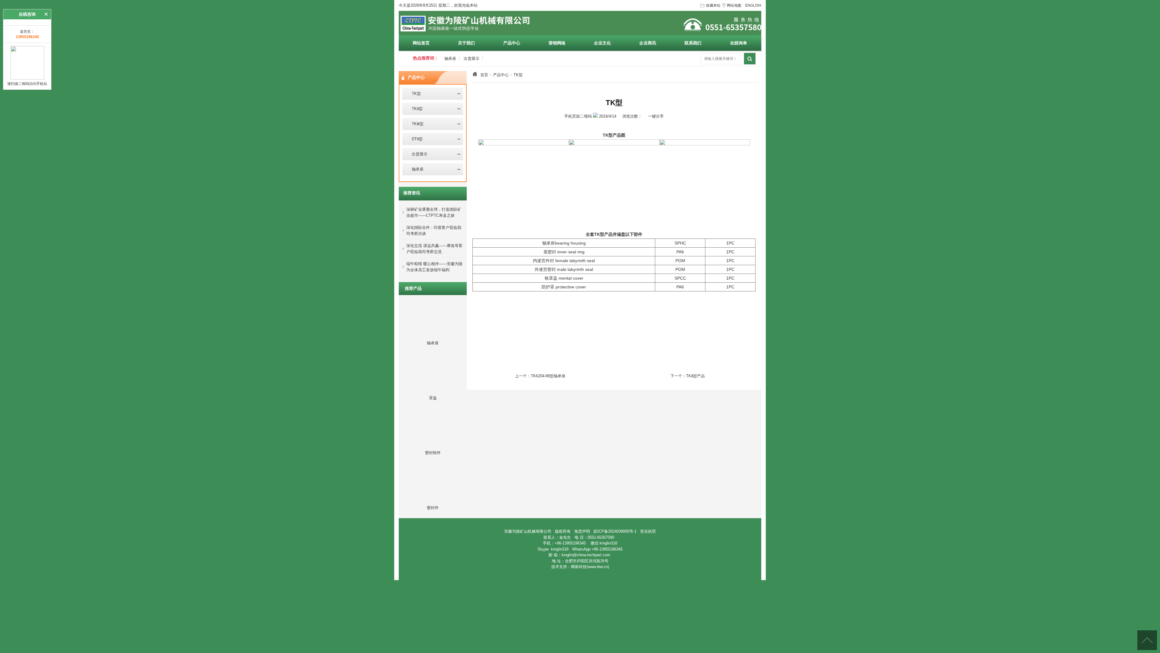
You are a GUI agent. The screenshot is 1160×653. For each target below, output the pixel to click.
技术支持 (559, 566)
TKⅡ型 (415, 108)
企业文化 (602, 43)
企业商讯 (647, 43)
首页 (484, 75)
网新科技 (579, 566)
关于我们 (466, 43)
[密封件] (433, 498)
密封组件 (433, 452)
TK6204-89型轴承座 (548, 376)
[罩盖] (433, 388)
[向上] (1147, 640)
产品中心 (511, 43)
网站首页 (421, 43)
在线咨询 (27, 14)
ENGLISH (753, 5)
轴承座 (450, 58)
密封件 (433, 507)
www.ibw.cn (598, 566)
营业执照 (648, 531)
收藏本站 (713, 5)
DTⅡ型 (415, 139)
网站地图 (734, 5)
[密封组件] (433, 443)
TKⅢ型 (415, 124)
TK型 (518, 75)
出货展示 (471, 58)
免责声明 (582, 531)
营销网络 (557, 43)
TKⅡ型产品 (695, 376)
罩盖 (433, 398)
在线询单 (738, 43)
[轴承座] (433, 333)
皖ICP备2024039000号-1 (615, 531)
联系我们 (693, 43)
